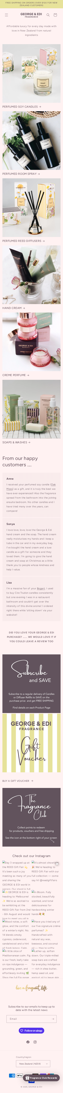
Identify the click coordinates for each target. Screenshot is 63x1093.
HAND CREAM (12, 308)
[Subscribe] (52, 1019)
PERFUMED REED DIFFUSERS (21, 241)
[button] (6, 15)
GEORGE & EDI (35, 1087)
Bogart (41, 588)
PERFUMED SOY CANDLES (20, 106)
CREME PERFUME (14, 375)
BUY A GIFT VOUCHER (15, 780)
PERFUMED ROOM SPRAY (19, 173)
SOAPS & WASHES (14, 442)
